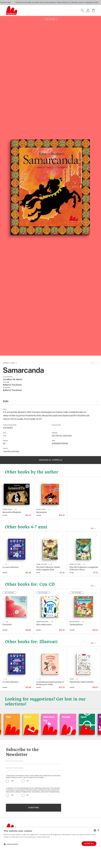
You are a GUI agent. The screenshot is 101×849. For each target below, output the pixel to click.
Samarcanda (41, 512)
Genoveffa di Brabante (11, 512)
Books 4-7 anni (9, 363)
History (84, 716)
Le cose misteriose (10, 567)
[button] (11, 844)
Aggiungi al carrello (50, 460)
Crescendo (7, 624)
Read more (46, 837)
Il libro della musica (43, 624)
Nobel (8, 716)
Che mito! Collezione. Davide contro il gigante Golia (48, 568)
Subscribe (33, 808)
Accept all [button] (89, 844)
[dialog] (50, 838)
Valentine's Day (30, 718)
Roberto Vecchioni (12, 385)
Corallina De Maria (12, 380)
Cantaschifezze (76, 624)
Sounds (47, 716)
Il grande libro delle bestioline (82, 682)
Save (92, 363)
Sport (65, 716)
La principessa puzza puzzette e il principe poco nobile (50, 683)
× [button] (98, 830)
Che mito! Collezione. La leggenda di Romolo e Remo (84, 568)
